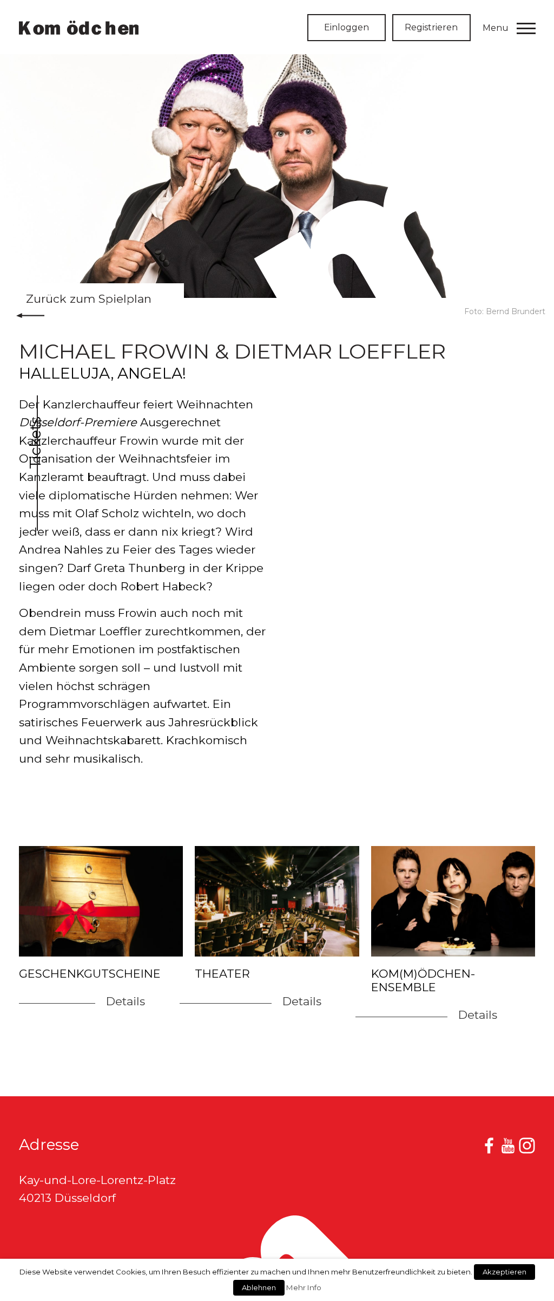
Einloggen (346, 27)
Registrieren (431, 27)
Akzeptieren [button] (504, 1271)
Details (125, 1001)
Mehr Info (303, 1287)
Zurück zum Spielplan (88, 298)
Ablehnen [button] (259, 1287)
